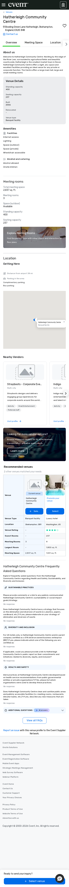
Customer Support (11, 793)
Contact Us (8, 788)
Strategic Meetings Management (18, 768)
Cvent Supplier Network (13, 743)
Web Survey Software (13, 772)
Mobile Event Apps (11, 763)
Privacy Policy (9, 804)
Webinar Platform (10, 777)
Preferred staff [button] (13, 410)
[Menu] (3, 5)
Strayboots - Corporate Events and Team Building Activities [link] (25, 384)
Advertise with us (11, 818)
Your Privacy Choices (12, 797)
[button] (34, 320)
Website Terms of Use (13, 813)
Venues (9, 12)
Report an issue (11, 730)
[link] (25, 372)
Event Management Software (16, 754)
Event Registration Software (16, 759)
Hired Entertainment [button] (26, 406)
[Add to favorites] (64, 26)
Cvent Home (8, 784)
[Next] (66, 43)
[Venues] (63, 4)
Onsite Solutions (10, 747)
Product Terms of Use (13, 809)
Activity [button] (11, 406)
